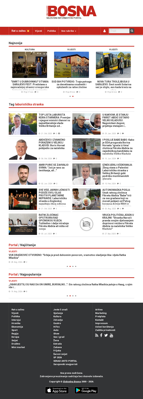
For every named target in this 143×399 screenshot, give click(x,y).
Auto (55, 330)
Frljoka (57, 350)
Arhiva (99, 309)
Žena (56, 340)
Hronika (16, 323)
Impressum (101, 323)
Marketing (101, 313)
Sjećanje (58, 313)
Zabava (57, 347)
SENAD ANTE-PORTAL (65, 361)
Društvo (16, 343)
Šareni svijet (60, 354)
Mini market (18, 347)
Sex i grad (58, 337)
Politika (51, 31)
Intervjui (16, 320)
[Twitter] (106, 335)
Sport (14, 330)
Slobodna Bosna (72, 381)
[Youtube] (111, 335)
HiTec (56, 326)
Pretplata (100, 316)
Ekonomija (17, 326)
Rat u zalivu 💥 (21, 30)
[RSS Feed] (96, 335)
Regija (15, 333)
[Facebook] (101, 335)
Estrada (57, 343)
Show (56, 333)
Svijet (15, 340)
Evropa (15, 337)
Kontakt (99, 320)
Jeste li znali (60, 309)
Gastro (57, 323)
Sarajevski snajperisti (65, 364)
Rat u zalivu (18, 309)
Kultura (57, 316)
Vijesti (38, 31)
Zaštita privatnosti (105, 330)
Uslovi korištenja (104, 326)
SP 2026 (57, 357)
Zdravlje (58, 320)
